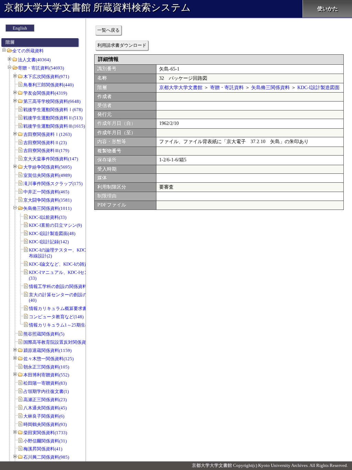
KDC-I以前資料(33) (47, 217)
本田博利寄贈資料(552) (46, 374)
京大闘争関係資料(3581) (47, 200)
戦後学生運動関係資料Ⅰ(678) (52, 109)
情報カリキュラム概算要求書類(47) (64, 308)
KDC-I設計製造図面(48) (52, 233)
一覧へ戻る (108, 30)
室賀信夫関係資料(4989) (47, 175)
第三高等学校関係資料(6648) (51, 101)
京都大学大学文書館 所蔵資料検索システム (97, 7)
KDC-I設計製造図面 (318, 87)
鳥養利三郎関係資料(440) (48, 84)
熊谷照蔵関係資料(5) (43, 334)
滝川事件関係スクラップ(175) (52, 183)
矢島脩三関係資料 (270, 87)
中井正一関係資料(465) (46, 191)
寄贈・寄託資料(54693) (41, 68)
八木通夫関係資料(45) (45, 407)
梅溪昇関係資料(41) (42, 448)
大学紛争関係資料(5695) (47, 167)
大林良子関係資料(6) (43, 416)
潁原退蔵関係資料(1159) (47, 350)
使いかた (327, 8)
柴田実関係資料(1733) (45, 432)
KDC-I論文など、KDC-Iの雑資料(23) (65, 264)
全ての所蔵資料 (28, 50)
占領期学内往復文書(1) (46, 391)
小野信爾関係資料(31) (45, 441)
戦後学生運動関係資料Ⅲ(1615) (54, 126)
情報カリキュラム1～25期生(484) (62, 325)
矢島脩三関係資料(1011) (47, 208)
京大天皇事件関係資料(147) (50, 158)
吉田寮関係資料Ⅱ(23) (45, 142)
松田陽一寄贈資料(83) (45, 383)
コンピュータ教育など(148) (56, 316)
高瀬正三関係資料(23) (45, 399)
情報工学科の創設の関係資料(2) (60, 286)
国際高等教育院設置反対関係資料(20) (60, 342)
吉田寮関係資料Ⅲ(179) (46, 150)
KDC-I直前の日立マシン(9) (55, 225)
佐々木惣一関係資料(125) (48, 358)
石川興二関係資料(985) (46, 457)
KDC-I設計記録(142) (49, 241)
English (20, 28)
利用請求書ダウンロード (121, 45)
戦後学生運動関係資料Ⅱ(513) (52, 117)
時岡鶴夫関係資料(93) (45, 424)
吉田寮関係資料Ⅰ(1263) (47, 134)
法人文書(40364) (34, 59)
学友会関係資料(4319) (45, 93)
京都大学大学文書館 (180, 87)
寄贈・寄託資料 (227, 87)
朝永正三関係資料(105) (46, 367)
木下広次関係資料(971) (46, 76)
